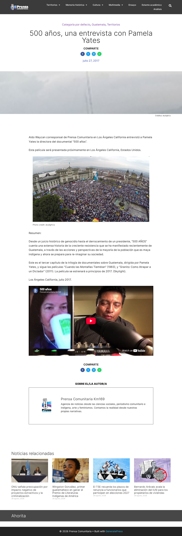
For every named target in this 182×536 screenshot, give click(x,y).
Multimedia (114, 5)
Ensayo (132, 5)
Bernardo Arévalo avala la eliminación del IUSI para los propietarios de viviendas (151, 489)
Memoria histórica (75, 5)
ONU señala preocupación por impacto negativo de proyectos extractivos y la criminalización (29, 491)
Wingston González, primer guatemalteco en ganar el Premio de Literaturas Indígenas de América (68, 491)
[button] (170, 6)
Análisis (158, 9)
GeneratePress (114, 531)
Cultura (96, 5)
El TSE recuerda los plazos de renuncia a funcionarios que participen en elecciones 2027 (111, 489)
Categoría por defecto (76, 24)
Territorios (51, 5)
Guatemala (99, 24)
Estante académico (152, 5)
